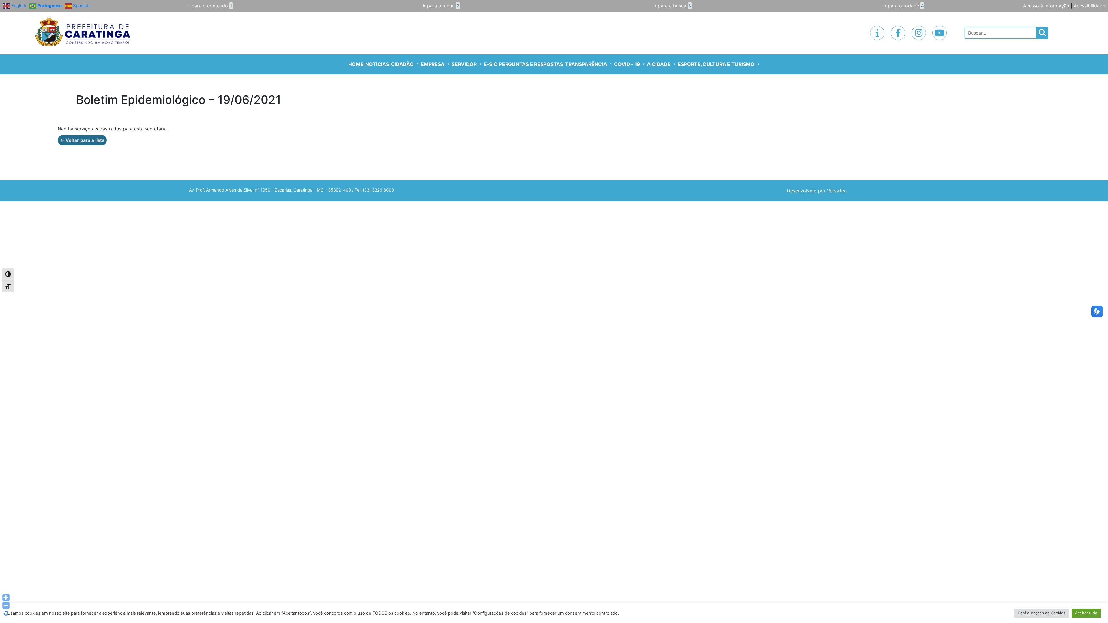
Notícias (377, 64)
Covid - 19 (627, 64)
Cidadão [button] (402, 64)
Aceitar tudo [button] (1086, 613)
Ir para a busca (672, 6)
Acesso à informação (1046, 6)
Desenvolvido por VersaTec (817, 191)
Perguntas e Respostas (531, 64)
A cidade (659, 64)
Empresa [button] (432, 64)
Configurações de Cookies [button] (1041, 613)
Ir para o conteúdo (209, 6)
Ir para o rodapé (904, 6)
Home (356, 64)
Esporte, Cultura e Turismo (716, 64)
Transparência (586, 64)
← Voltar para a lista (82, 140)
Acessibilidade (1089, 6)
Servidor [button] (464, 64)
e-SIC (490, 64)
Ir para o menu (441, 6)
